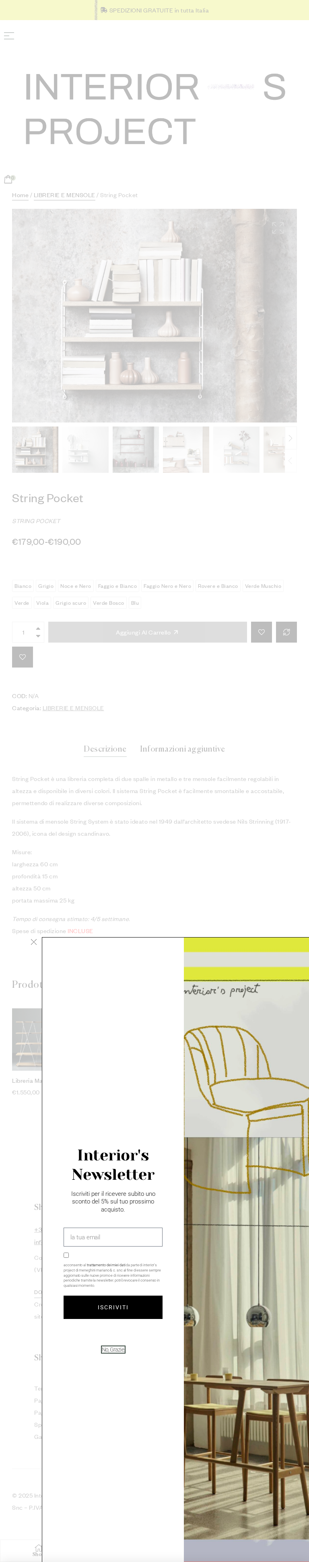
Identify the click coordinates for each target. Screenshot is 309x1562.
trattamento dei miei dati (106, 1265)
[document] (154, 781)
